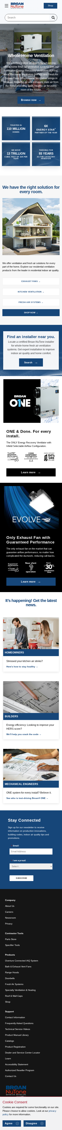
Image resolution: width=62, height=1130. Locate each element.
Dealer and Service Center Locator (22, 1052)
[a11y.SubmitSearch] (53, 17)
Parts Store (10, 939)
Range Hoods (12, 972)
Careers (9, 912)
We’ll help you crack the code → (23, 734)
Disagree (31, 1123)
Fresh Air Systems (14, 984)
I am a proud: (18, 860)
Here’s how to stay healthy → (22, 666)
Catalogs (9, 1041)
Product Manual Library (17, 1035)
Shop (50, 5)
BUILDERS (11, 716)
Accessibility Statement (16, 1064)
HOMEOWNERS (14, 652)
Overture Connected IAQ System (21, 960)
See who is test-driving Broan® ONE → (27, 798)
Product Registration (15, 1046)
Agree (8, 1123)
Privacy (8, 923)
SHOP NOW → (31, 313)
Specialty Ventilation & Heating (20, 990)
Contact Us (10, 1076)
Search (31, 362)
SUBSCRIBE (21, 878)
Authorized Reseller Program (19, 1070)
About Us (9, 906)
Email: (15, 846)
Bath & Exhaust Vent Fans (18, 966)
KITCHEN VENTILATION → (31, 292)
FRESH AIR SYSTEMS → (31, 302)
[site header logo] (17, 5)
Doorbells (10, 978)
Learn (8, 1058)
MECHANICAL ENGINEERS (21, 784)
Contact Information (15, 1017)
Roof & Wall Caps (14, 996)
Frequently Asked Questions (19, 1023)
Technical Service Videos (17, 1029)
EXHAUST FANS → (30, 281)
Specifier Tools (12, 945)
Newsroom (10, 917)
